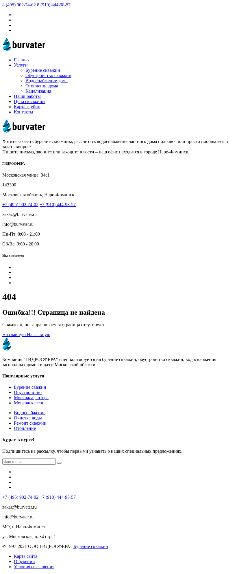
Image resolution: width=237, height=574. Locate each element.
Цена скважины (29, 101)
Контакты (23, 111)
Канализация (38, 91)
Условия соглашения (34, 566)
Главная (21, 59)
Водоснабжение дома (46, 80)
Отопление (25, 428)
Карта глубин (27, 106)
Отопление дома (41, 85)
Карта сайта (25, 556)
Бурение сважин (30, 387)
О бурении (24, 561)
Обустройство (28, 392)
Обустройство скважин (48, 75)
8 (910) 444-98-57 (54, 4)
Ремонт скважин (30, 423)
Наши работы (27, 96)
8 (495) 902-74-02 (19, 4)
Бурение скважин (42, 70)
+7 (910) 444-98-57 (58, 204)
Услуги (21, 65)
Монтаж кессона (30, 402)
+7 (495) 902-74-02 (20, 204)
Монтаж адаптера (31, 397)
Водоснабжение (29, 412)
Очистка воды (28, 417)
